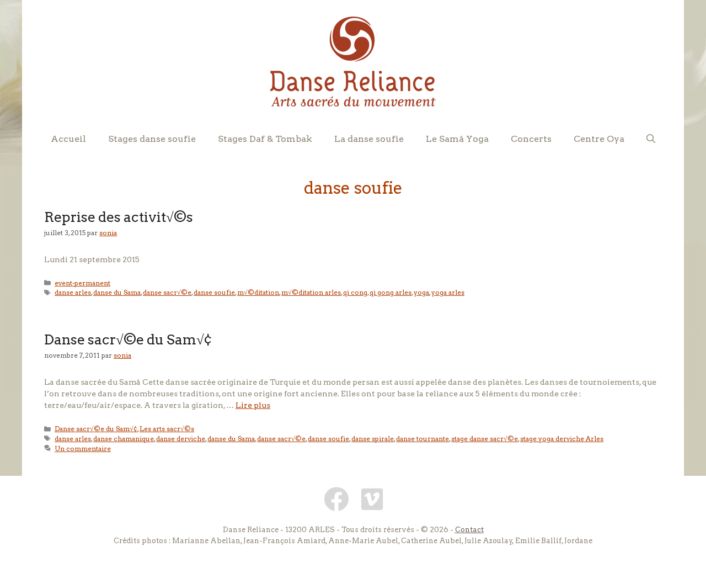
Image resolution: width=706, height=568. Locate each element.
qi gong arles (390, 292)
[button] (650, 139)
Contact (469, 529)
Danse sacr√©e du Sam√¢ (128, 339)
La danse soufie (369, 139)
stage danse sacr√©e (484, 439)
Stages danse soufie (152, 139)
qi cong (355, 292)
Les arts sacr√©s (167, 429)
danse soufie (214, 292)
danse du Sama (117, 292)
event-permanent (82, 283)
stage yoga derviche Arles (561, 439)
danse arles (73, 292)
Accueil (68, 139)
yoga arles (447, 292)
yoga (421, 292)
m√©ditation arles (311, 292)
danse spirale (372, 439)
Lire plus (253, 405)
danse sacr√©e (167, 292)
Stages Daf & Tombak (265, 139)
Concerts (531, 139)
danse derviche (180, 439)
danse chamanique (123, 439)
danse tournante (422, 439)
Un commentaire (83, 449)
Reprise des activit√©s (118, 217)
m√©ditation (258, 292)
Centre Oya (599, 139)
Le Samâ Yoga (457, 139)
